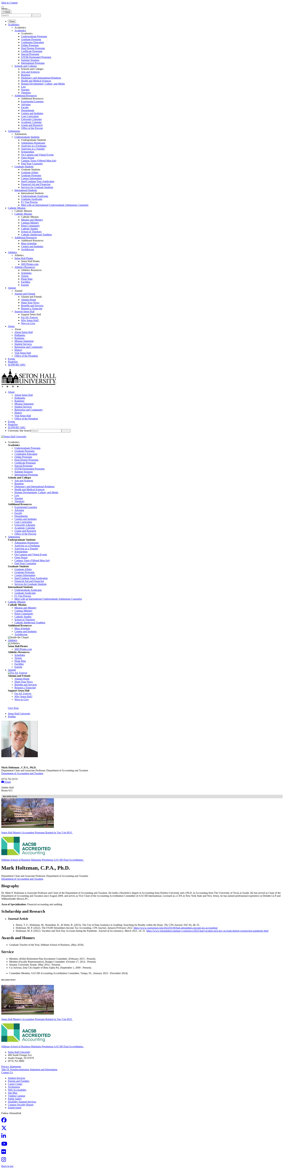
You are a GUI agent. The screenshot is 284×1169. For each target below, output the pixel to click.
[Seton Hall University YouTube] (5, 1144)
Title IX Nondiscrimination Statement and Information (29, 1069)
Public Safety (15, 1098)
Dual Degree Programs (33, 48)
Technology (14, 1087)
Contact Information (31, 178)
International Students (25, 190)
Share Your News (30, 302)
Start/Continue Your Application (37, 181)
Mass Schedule (29, 243)
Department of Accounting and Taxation (22, 773)
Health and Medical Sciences (36, 80)
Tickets (24, 276)
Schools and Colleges (25, 66)
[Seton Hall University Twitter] (5, 1129)
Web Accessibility (17, 1089)
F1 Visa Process (29, 202)
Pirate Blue (27, 279)
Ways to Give (28, 323)
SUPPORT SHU (17, 364)
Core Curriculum (30, 116)
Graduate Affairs (29, 172)
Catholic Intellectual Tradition (36, 234)
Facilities (25, 282)
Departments (27, 110)
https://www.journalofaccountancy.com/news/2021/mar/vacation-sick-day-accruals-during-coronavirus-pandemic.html (207, 930)
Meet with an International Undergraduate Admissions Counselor (54, 205)
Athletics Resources (24, 267)
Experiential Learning (32, 101)
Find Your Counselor (32, 163)
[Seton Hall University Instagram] (4, 1160)
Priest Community (30, 225)
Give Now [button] (13, 708)
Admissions (14, 131)
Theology (26, 92)
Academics (13, 24)
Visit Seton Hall (22, 352)
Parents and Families (18, 1081)
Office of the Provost (32, 128)
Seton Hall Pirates (23, 258)
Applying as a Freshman (33, 145)
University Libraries (31, 119)
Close (12, 21)
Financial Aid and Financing (35, 184)
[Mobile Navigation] (8, 9)
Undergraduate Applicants (34, 196)
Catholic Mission (16, 208)
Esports (25, 284)
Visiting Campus (16, 1095)
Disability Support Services (22, 1101)
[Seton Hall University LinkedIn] (4, 1136)
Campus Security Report (20, 1104)
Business (25, 74)
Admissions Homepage (33, 142)
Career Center (15, 1084)
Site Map (12, 1092)
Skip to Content (9, 2)
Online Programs (30, 45)
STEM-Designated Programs (36, 57)
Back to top (7, 1166)
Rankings (19, 338)
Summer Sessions (30, 60)
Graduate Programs (31, 39)
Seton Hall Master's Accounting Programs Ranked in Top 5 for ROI (37, 832)
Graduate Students (24, 166)
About (11, 326)
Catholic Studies (29, 228)
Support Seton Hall (24, 311)
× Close (6, 12)
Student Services (23, 344)
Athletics (12, 252)
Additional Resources (25, 95)
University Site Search (19, 430)
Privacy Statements (11, 1066)
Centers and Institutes (32, 113)
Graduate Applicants (31, 199)
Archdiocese (27, 249)
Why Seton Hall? (30, 320)
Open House (27, 157)
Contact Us (7, 1072)
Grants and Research (32, 125)
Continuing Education (32, 42)
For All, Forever (29, 317)
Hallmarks (19, 335)
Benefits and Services (32, 305)
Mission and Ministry (32, 219)
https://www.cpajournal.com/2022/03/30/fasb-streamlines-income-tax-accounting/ (176, 927)
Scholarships (27, 151)
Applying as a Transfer (33, 148)
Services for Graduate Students (37, 187)
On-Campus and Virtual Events (37, 154)
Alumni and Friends (24, 293)
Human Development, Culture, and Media (43, 83)
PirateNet (13, 361)
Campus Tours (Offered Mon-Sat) (38, 160)
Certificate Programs (31, 51)
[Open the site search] (2, 6)
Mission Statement (24, 341)
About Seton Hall (23, 332)
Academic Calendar (31, 122)
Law (23, 86)
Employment (14, 1107)
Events (11, 358)
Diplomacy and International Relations (41, 77)
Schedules (26, 273)
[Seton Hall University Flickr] (4, 1152)
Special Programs (30, 54)
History (18, 350)
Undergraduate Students (26, 137)
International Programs (33, 63)
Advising (26, 104)
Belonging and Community (28, 347)
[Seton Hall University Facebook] (5, 1121)
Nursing (25, 89)
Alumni (12, 287)
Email (7, 782)
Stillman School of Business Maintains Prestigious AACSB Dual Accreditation (42, 859)
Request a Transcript (31, 308)
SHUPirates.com (29, 264)
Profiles (12, 716)
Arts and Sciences (30, 71)
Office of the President (26, 355)
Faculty (25, 107)
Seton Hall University (19, 713)
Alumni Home (28, 299)
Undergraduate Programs (34, 36)
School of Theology (31, 231)
